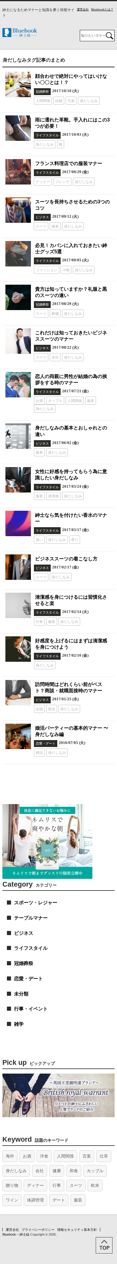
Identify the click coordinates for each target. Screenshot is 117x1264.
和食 (74, 1170)
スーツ (41, 226)
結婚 (58, 101)
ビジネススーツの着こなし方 (66, 558)
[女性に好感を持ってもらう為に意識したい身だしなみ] (18, 480)
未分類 (21, 993)
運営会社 (83, 9)
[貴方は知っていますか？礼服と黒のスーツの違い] (18, 297)
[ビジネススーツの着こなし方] (18, 567)
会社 (55, 357)
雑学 (19, 1024)
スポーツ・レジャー (35, 902)
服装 (55, 226)
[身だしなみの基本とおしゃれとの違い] (18, 436)
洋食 (44, 1156)
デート (58, 1200)
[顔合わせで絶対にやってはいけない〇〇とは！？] (18, 84)
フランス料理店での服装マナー (68, 163)
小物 (66, 270)
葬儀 (55, 314)
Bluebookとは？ (102, 9)
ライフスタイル (47, 135)
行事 (56, 1185)
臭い (39, 540)
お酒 (39, 401)
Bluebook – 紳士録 (15, 1234)
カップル (55, 401)
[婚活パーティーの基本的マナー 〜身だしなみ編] (18, 736)
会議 (39, 709)
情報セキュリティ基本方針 (77, 1229)
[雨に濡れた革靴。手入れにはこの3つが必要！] (18, 128)
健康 (56, 1170)
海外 (10, 1156)
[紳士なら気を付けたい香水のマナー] (18, 523)
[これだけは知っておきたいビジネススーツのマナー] (18, 341)
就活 (51, 709)
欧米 (95, 1185)
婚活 (39, 753)
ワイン (12, 1200)
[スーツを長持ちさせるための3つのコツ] (18, 210)
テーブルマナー (31, 917)
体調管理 (35, 1200)
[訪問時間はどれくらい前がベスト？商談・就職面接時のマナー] (18, 692)
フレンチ (62, 182)
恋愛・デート (46, 743)
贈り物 (12, 1185)
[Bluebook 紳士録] (19, 35)
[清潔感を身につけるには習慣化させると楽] (18, 605)
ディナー (43, 182)
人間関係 (43, 101)
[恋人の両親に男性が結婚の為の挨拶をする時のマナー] (18, 384)
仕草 (39, 622)
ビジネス (42, 217)
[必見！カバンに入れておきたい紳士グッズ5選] (18, 253)
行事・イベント (31, 1008)
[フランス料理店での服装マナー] (18, 172)
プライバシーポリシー (38, 1229)
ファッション (46, 270)
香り (74, 540)
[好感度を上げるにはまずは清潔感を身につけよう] (18, 649)
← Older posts (20, 770)
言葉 (71, 101)
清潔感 (53, 496)
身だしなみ (89, 101)
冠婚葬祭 (42, 91)
